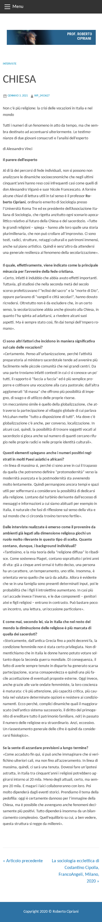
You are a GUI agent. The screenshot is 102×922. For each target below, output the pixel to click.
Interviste (9, 63)
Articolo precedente (23, 861)
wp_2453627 (42, 95)
